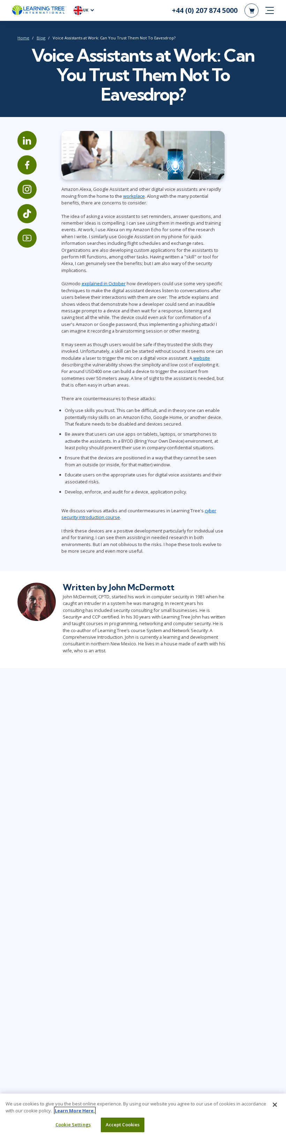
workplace (134, 196)
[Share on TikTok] (27, 213)
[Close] (275, 1104)
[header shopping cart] (251, 10)
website (201, 358)
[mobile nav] (269, 10)
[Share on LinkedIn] (27, 140)
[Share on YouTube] (27, 238)
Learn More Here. (75, 1110)
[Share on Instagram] (27, 189)
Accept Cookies (123, 1124)
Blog (41, 37)
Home (23, 37)
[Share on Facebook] (27, 164)
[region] (143, 1114)
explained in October (104, 283)
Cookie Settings (73, 1124)
